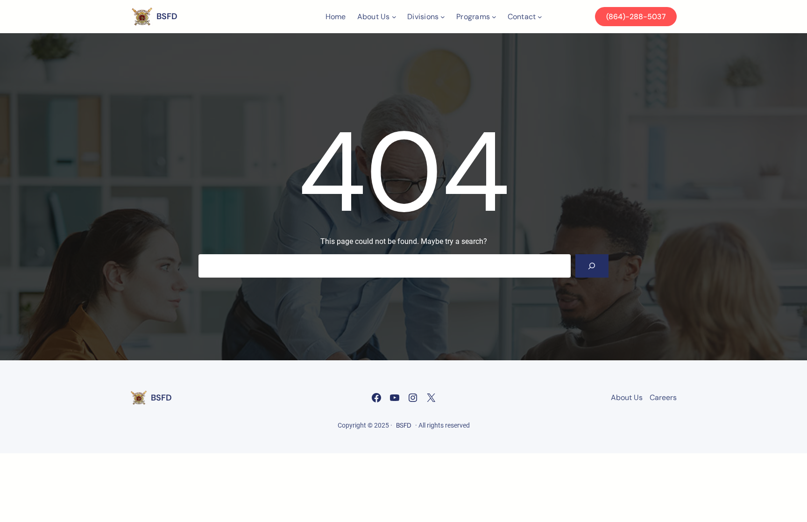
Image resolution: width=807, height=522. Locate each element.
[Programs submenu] (494, 16)
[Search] (592, 265)
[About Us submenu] (394, 16)
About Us (627, 397)
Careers (663, 397)
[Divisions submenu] (442, 16)
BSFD (166, 16)
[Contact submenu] (540, 16)
